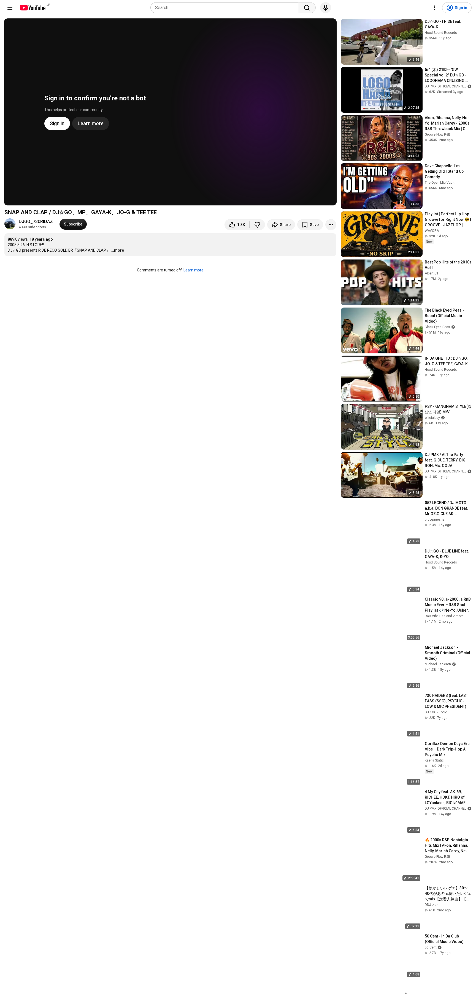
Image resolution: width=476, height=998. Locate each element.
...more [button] (117, 250)
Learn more (193, 270)
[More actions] (330, 224)
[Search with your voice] (325, 7)
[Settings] (434, 7)
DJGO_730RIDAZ (36, 221)
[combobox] (226, 7)
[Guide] (10, 7)
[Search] (307, 7)
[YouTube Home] (32, 7)
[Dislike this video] (257, 224)
